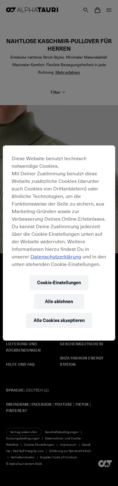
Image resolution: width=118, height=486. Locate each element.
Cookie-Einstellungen (59, 282)
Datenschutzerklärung (56, 256)
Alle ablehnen (59, 301)
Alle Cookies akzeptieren (59, 320)
